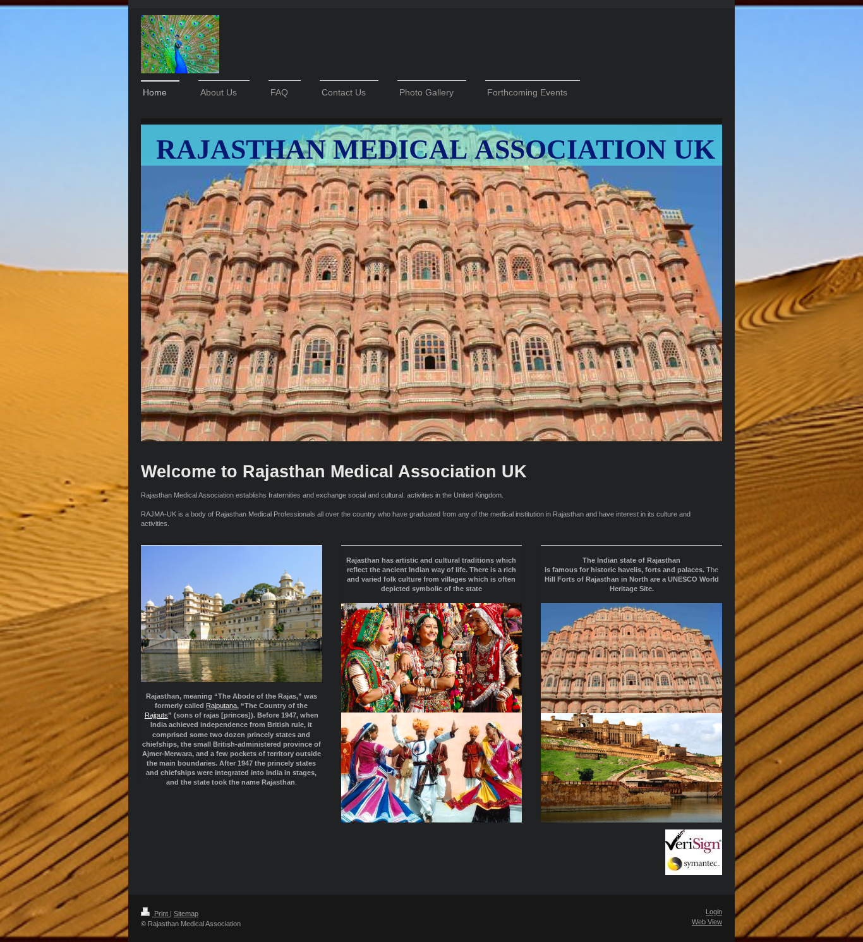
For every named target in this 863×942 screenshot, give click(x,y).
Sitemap (186, 913)
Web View (707, 922)
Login (714, 911)
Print (161, 913)
